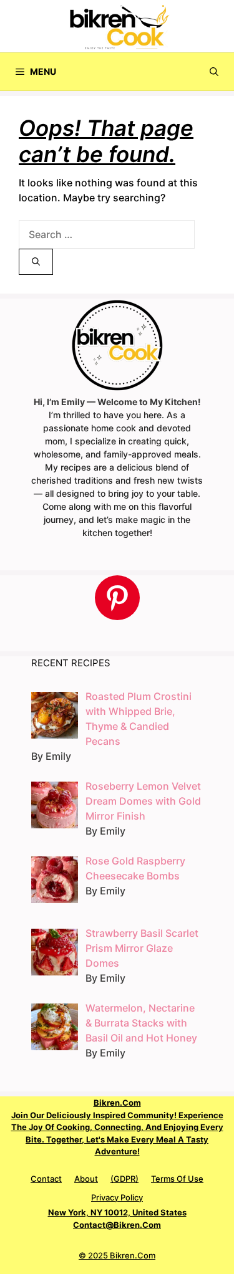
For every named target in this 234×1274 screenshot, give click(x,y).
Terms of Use (177, 1179)
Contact (46, 1179)
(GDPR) (124, 1179)
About (86, 1179)
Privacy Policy (117, 1197)
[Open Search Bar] (214, 71)
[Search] (36, 262)
